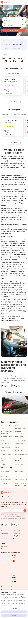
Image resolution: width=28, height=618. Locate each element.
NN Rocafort (18, 431)
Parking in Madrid (19, 474)
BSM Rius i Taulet (5, 425)
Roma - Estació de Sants (21, 454)
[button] (14, 19)
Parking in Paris (5, 476)
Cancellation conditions (7, 590)
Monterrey (17, 425)
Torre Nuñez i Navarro (20, 433)
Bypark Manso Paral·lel (20, 440)
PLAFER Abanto (5, 440)
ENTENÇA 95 (4, 433)
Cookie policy (4, 605)
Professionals (16, 533)
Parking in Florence (6, 479)
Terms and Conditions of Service (10, 587)
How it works (5, 536)
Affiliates (14, 538)
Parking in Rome (19, 471)
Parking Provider (17, 536)
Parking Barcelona (13, 53)
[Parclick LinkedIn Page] (5, 496)
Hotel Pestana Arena (20, 428)
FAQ (2, 548)
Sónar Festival (6, 54)
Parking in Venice (5, 483)
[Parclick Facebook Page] (8, 496)
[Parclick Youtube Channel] (11, 496)
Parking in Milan (5, 471)
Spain (6, 53)
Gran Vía (3, 428)
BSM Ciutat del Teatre (6, 431)
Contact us (4, 546)
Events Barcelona (22, 53)
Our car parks (5, 538)
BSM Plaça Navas (19, 443)
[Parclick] (6, 2)
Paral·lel (3, 450)
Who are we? (5, 533)
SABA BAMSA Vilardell (6, 436)
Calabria (17, 447)
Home (2, 53)
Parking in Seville (19, 476)
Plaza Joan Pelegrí (5, 447)
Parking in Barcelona (6, 474)
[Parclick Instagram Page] (2, 496)
